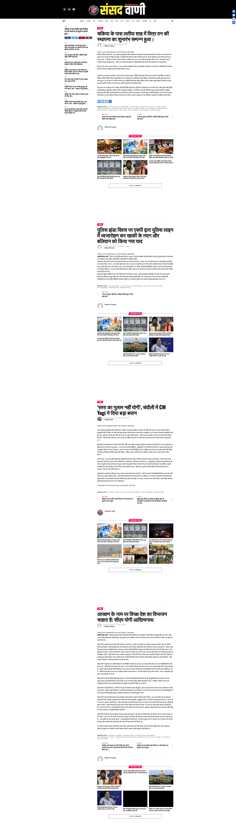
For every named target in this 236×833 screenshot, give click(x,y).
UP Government (133, 110)
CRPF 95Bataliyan (117, 108)
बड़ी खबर (82, 21)
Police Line (147, 286)
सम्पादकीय (100, 21)
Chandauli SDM (140, 735)
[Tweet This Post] (74, 38)
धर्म (150, 21)
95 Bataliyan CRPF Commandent (119, 106)
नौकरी (154, 21)
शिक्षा (117, 21)
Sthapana (123, 110)
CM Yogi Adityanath (104, 108)
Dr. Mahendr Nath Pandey (106, 737)
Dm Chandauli (129, 108)
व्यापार (111, 21)
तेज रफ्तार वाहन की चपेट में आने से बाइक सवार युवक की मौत (76, 80)
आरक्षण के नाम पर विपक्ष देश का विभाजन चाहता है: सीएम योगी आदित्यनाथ (76, 63)
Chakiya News (134, 106)
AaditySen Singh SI (115, 286)
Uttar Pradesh (144, 110)
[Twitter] (234, 15)
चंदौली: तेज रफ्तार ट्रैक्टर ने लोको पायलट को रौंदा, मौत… (76, 95)
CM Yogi (123, 492)
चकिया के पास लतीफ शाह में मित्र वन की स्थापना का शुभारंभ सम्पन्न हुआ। (76, 31)
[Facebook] (234, 11)
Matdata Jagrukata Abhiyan (140, 737)
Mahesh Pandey (109, 46)
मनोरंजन (127, 21)
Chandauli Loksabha (147, 106)
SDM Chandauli (114, 110)
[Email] (234, 19)
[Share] (234, 22)
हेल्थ (133, 21)
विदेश (106, 21)
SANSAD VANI (109, 419)
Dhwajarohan (138, 286)
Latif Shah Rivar (162, 108)
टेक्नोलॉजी (144, 21)
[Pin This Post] (82, 38)
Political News (103, 110)
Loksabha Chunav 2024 (123, 737)
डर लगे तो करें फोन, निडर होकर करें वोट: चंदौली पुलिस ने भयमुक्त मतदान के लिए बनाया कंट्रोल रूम (76, 111)
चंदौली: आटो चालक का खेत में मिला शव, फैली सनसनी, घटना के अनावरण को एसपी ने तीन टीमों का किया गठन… (76, 71)
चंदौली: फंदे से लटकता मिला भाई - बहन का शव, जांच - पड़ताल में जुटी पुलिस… (76, 102)
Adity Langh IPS (127, 286)
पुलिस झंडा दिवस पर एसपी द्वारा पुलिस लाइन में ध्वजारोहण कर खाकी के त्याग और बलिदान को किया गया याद (76, 47)
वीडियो (138, 21)
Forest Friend (139, 108)
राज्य (94, 21)
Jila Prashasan (150, 108)
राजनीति (88, 21)
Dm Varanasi (151, 735)
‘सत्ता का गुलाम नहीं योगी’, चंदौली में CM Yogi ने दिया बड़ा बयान (76, 56)
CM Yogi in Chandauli (134, 492)
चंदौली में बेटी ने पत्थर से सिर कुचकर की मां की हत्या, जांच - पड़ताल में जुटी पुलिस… (76, 87)
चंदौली (66, 26)
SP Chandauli (166, 737)
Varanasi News (155, 110)
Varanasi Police (126, 287)
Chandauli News (161, 106)
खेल (122, 21)
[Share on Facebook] (68, 38)
